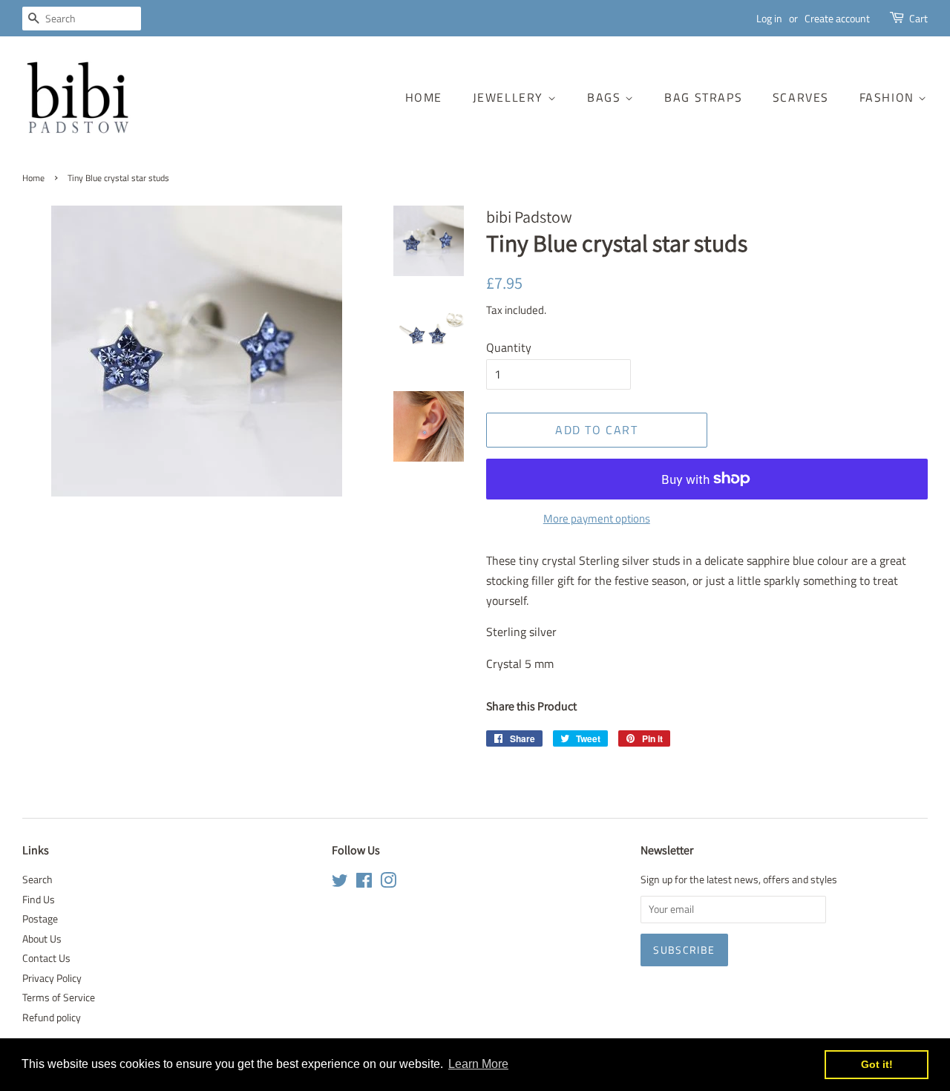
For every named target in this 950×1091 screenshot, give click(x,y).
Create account (837, 18)
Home (423, 97)
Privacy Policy (52, 978)
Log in (769, 18)
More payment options (596, 518)
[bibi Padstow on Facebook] (364, 883)
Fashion (889, 97)
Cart (918, 18)
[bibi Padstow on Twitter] (340, 883)
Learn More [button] (478, 1064)
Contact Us (46, 958)
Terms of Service (58, 997)
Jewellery (510, 97)
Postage (40, 918)
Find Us (38, 899)
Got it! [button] (877, 1064)
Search (37, 879)
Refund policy (51, 1017)
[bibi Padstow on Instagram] (388, 883)
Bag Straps (703, 97)
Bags (606, 97)
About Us (42, 938)
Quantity (508, 347)
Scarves (801, 97)
